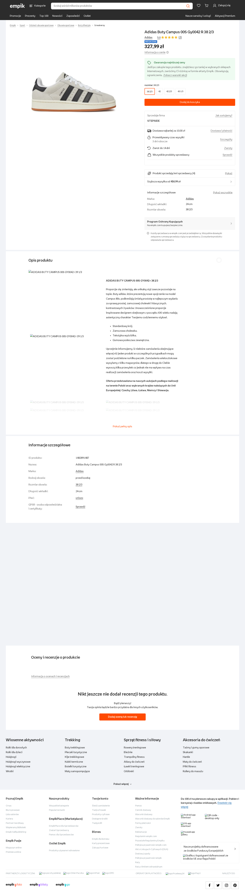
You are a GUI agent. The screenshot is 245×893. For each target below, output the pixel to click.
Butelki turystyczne (75, 766)
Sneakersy (99, 25)
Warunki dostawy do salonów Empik (152, 819)
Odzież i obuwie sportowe (41, 25)
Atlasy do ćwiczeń (134, 762)
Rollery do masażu (193, 771)
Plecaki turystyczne (76, 752)
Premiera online (13, 852)
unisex (79, 498)
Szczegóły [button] (226, 139)
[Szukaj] (188, 6)
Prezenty (30, 16)
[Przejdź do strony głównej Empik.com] (17, 6)
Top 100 (43, 16)
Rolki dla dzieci (14, 752)
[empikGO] (63, 885)
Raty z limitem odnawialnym (148, 867)
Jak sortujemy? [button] (223, 115)
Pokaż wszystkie (222, 192)
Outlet (87, 16)
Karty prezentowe (101, 843)
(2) (180, 37)
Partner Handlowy (15, 823)
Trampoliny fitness (134, 757)
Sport (22, 25)
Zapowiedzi (73, 16)
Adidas (148, 37)
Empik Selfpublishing (16, 832)
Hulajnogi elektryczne (18, 766)
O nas (8, 806)
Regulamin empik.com (146, 836)
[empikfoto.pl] (14, 885)
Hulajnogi (11, 757)
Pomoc (138, 806)
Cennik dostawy (143, 810)
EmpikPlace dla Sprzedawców (63, 826)
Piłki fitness (189, 766)
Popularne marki (57, 810)
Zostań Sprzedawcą (59, 830)
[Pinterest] (235, 885)
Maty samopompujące (77, 771)
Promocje (15, 16)
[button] (74, 75)
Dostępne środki (100, 819)
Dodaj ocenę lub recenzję (122, 717)
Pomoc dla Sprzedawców (61, 835)
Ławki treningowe (134, 766)
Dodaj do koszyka (190, 102)
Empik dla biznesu (100, 839)
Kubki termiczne (74, 762)
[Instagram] (226, 885)
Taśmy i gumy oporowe (196, 747)
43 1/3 (180, 91)
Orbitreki (129, 771)
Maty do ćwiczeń (192, 762)
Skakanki (188, 752)
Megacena (150, 42)
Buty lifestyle (84, 25)
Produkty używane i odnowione (64, 851)
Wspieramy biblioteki (16, 827)
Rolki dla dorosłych (16, 747)
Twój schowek (99, 810)
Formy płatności (143, 823)
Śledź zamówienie (101, 806)
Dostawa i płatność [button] (221, 131)
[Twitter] (218, 885)
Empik (13, 25)
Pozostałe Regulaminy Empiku (150, 841)
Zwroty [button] (228, 148)
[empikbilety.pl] (39, 885)
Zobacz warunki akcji (175, 75)
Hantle (186, 757)
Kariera (9, 819)
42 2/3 (169, 91)
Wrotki (10, 771)
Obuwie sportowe (65, 25)
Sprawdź (227, 155)
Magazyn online (14, 848)
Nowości (57, 16)
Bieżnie (128, 752)
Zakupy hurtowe (100, 848)
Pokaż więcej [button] (121, 784)
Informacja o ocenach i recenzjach (50, 676)
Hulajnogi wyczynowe (18, 762)
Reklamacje (141, 832)
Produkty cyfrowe (101, 814)
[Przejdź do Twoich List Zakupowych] (199, 6)
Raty (137, 862)
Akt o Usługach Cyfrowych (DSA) (151, 849)
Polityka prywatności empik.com (150, 845)
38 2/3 (149, 92)
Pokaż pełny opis (122, 426)
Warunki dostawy (143, 814)
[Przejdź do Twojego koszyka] (207, 6)
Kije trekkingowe (74, 757)
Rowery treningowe (135, 747)
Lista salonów (12, 814)
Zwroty (138, 827)
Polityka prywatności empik (148, 858)
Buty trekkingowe (75, 747)
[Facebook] (209, 885)
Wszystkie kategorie (59, 806)
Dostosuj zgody (142, 854)
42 (159, 91)
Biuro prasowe (13, 810)
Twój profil (97, 823)
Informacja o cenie (155, 52)
